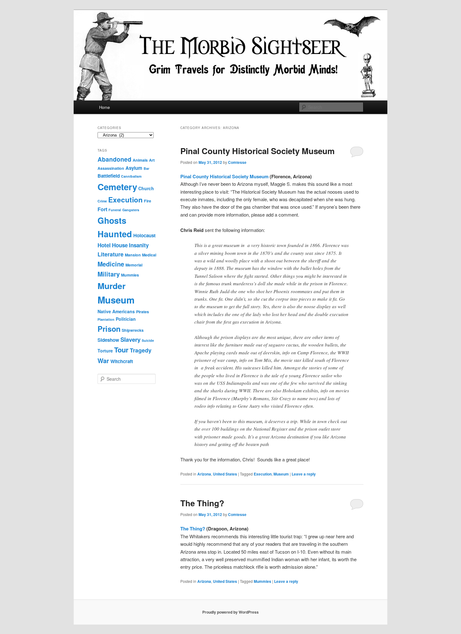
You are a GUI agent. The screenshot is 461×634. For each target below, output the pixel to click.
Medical (149, 255)
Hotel (104, 245)
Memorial (133, 265)
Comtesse (237, 162)
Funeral (115, 209)
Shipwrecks (133, 330)
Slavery (130, 339)
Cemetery (117, 186)
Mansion (133, 255)
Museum (281, 474)
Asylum (133, 167)
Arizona (204, 474)
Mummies (262, 581)
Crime (102, 201)
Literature (111, 254)
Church (146, 188)
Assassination (111, 168)
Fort (102, 209)
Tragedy (140, 350)
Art (152, 160)
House (120, 245)
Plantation (106, 319)
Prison (109, 328)
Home (104, 107)
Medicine (111, 264)
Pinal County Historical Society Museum (257, 151)
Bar (146, 168)
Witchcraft (121, 361)
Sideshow (108, 339)
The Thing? (202, 503)
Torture (105, 350)
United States (225, 474)
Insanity (139, 245)
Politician (126, 319)
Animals (140, 160)
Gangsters (130, 209)
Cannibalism (131, 176)
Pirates (142, 311)
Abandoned (114, 159)
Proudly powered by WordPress (230, 612)
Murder (111, 286)
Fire (147, 201)
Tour (121, 350)
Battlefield (109, 175)
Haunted (115, 234)
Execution (263, 474)
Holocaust (144, 235)
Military (109, 274)
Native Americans (116, 311)
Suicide (148, 340)
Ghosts (112, 220)
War (103, 360)
